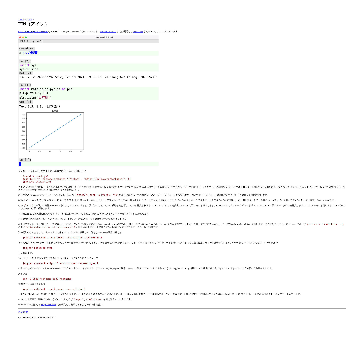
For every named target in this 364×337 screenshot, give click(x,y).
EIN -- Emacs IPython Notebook (33, 31)
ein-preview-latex (48, 304)
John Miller (138, 31)
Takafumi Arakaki (108, 31)
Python (29, 19)
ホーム (21, 19)
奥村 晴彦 (23, 312)
